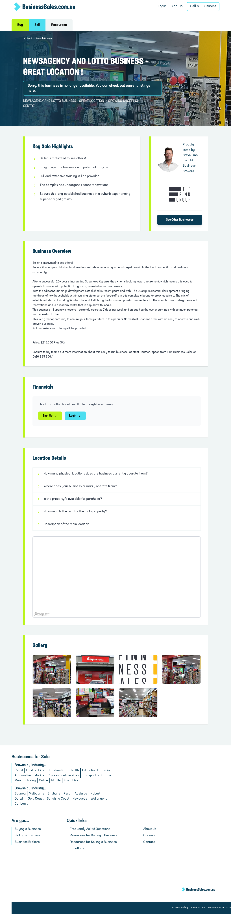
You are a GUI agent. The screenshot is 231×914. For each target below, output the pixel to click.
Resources (59, 25)
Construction (56, 770)
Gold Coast (35, 798)
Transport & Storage (96, 775)
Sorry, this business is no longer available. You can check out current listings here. (89, 88)
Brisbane (53, 793)
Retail (19, 770)
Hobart (95, 793)
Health (74, 770)
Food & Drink (35, 770)
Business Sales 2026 (219, 907)
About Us (149, 829)
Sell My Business (203, 6)
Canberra (21, 804)
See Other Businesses (179, 219)
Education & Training (97, 770)
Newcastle (80, 798)
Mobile (56, 780)
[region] (117, 577)
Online (43, 780)
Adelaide (81, 793)
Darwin (20, 798)
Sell (37, 25)
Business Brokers (27, 842)
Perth (67, 793)
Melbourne (36, 793)
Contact (149, 842)
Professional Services (63, 775)
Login (162, 6)
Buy (20, 25)
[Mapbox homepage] (42, 614)
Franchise (71, 780)
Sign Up (177, 6)
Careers (149, 835)
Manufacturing (25, 780)
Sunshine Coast (58, 798)
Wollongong (99, 798)
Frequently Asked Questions (90, 829)
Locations (77, 848)
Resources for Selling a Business (93, 842)
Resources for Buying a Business (93, 835)
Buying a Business (28, 829)
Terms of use (198, 907)
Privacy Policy (180, 907)
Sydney (20, 793)
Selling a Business (27, 835)
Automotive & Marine (29, 775)
